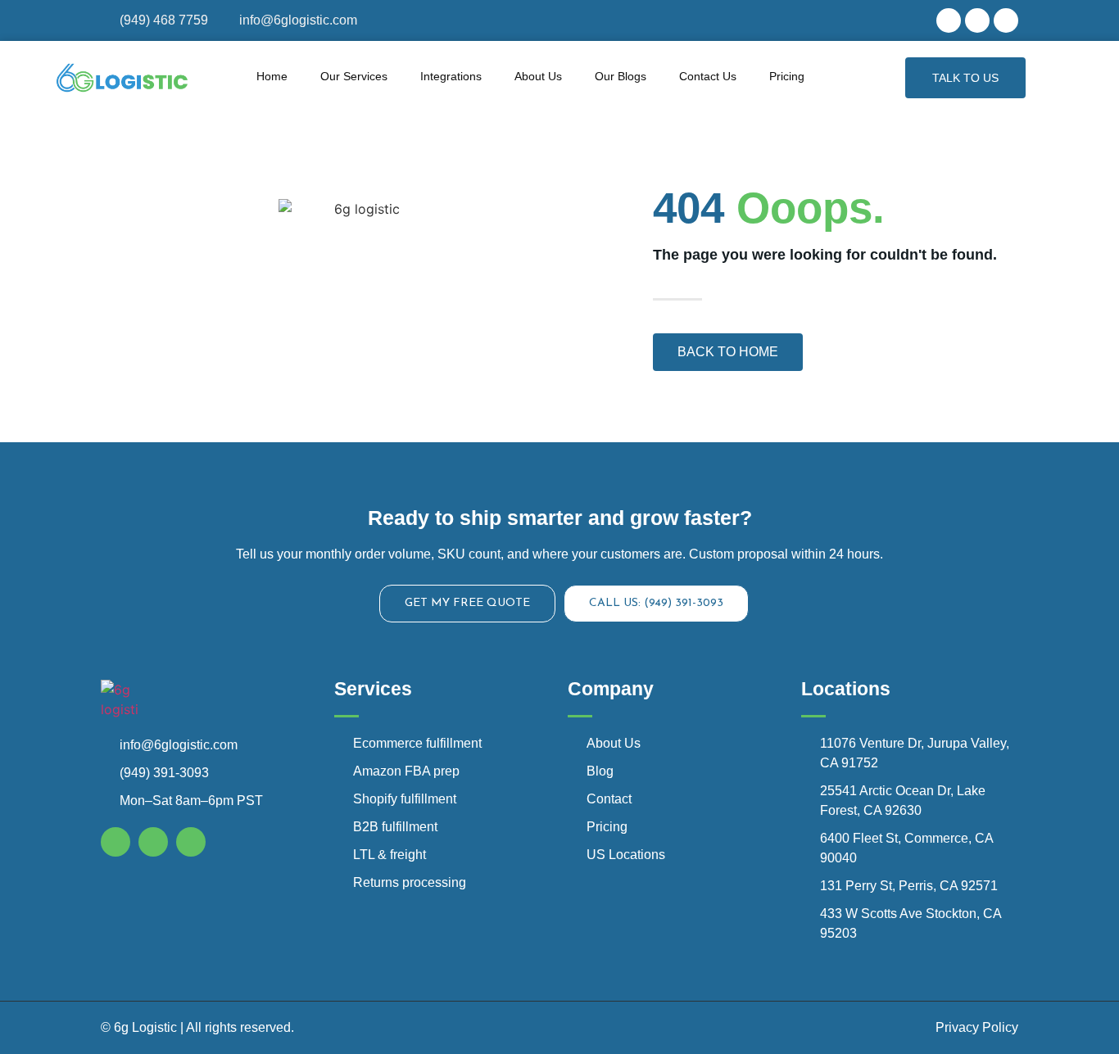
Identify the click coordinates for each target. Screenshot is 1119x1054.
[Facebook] (948, 20)
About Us (538, 76)
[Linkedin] (1006, 20)
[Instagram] (977, 20)
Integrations (451, 76)
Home (272, 76)
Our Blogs (620, 76)
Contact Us (707, 76)
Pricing (786, 76)
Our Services (353, 76)
